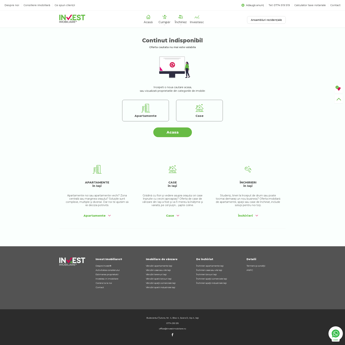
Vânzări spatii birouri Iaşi (158, 278)
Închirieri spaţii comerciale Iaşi (211, 278)
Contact (335, 5)
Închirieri (245, 215)
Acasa (173, 132)
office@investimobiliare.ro (172, 328)
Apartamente (95, 215)
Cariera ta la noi (104, 283)
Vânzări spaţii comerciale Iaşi (161, 283)
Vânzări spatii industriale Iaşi (160, 287)
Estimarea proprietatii (107, 274)
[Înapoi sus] (339, 99)
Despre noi (11, 5)
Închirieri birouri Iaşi (206, 274)
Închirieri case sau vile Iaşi (209, 270)
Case (170, 215)
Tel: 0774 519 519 (279, 5)
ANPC (250, 270)
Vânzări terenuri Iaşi (156, 274)
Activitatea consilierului (108, 270)
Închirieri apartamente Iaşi (210, 265)
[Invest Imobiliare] (72, 22)
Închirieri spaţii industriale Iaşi (211, 283)
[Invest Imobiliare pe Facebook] (172, 335)
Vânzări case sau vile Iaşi (158, 270)
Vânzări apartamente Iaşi (159, 265)
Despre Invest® (103, 265)
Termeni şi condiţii (256, 265)
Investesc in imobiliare (107, 278)
